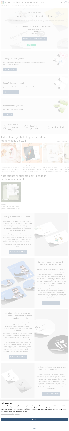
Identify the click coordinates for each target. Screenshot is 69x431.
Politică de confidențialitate (7, 414)
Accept (34, 419)
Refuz (34, 423)
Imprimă (17, 414)
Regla (34, 428)
